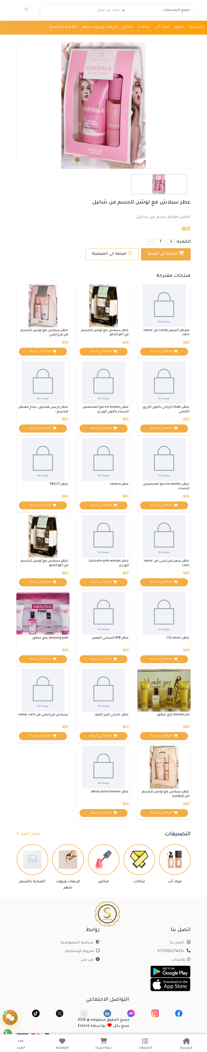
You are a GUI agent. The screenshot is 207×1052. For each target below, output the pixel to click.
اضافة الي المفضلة (109, 254)
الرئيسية (196, 27)
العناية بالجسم (63, 27)
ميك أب (162, 27)
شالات (144, 27)
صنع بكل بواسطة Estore (103, 1026)
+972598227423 (171, 951)
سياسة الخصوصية (77, 943)
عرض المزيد (29, 834)
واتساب (178, 960)
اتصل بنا (177, 943)
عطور (179, 27)
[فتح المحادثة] (10, 1017)
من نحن (87, 960)
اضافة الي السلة (163, 254)
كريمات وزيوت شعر (100, 27)
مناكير (127, 27)
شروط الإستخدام (80, 951)
